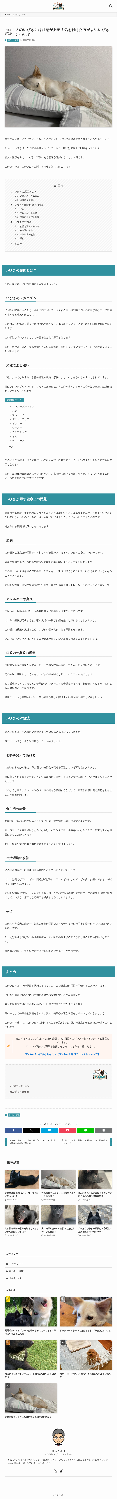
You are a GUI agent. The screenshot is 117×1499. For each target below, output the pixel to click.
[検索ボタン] (111, 6)
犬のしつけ (15, 1278)
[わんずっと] (58, 6)
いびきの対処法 (23, 222)
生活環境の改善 (27, 234)
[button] (13, 1130)
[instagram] (56, 1471)
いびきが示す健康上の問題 (29, 205)
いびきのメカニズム (29, 196)
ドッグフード (16, 1264)
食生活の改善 (26, 230)
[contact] (61, 1471)
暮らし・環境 (13, 40)
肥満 (22, 209)
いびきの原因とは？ (25, 191)
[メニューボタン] (6, 6)
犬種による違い (27, 200)
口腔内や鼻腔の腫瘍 (29, 217)
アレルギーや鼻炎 (28, 213)
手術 (22, 238)
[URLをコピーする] (103, 1130)
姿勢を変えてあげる (29, 226)
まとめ (18, 243)
